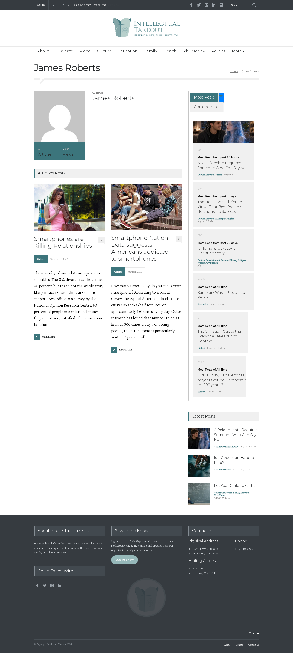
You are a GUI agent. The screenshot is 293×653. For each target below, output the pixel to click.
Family (150, 51)
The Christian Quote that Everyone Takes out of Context (220, 336)
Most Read (204, 97)
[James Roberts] (59, 116)
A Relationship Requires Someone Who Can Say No (235, 435)
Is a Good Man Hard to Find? (88, 4)
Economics (203, 304)
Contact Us (253, 644)
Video (85, 51)
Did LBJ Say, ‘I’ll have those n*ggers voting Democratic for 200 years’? (222, 380)
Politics (218, 51)
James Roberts (113, 98)
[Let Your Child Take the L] (199, 494)
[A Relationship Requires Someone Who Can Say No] (223, 132)
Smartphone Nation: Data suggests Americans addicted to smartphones (140, 248)
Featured (210, 174)
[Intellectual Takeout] (146, 30)
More (237, 51)
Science (218, 174)
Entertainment (213, 260)
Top (250, 633)
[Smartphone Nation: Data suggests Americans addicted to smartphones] (146, 207)
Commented (206, 107)
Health (170, 51)
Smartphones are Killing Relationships (63, 242)
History (233, 260)
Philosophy (194, 51)
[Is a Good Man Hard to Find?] (199, 466)
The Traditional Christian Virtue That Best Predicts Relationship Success (220, 207)
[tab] (207, 97)
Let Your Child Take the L (236, 486)
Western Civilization (208, 262)
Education (128, 51)
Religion (230, 218)
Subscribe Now (125, 559)
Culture (104, 51)
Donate (66, 51)
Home (234, 71)
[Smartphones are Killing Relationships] (69, 207)
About (43, 51)
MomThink (219, 495)
